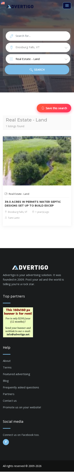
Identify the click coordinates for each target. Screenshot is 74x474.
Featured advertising (16, 374)
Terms (7, 367)
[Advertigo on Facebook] (6, 442)
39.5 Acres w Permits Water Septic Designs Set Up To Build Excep (33, 203)
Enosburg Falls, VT (17, 212)
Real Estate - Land (18, 194)
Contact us (10, 400)
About (7, 361)
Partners (8, 394)
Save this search (56, 108)
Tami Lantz (13, 217)
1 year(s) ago (42, 212)
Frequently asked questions (21, 387)
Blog (6, 381)
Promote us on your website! (22, 407)
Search (39, 69)
